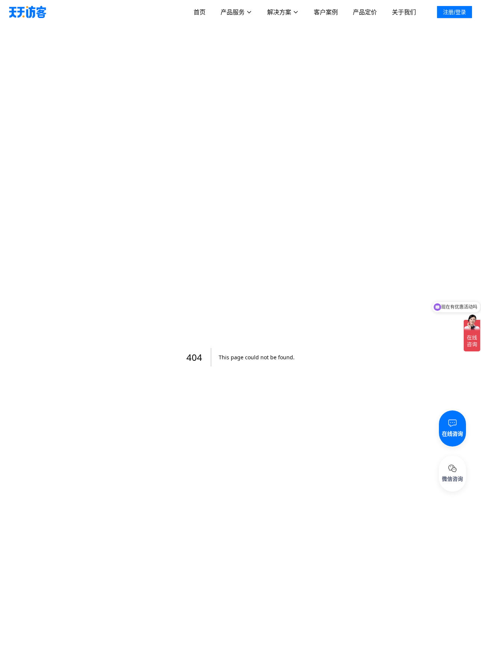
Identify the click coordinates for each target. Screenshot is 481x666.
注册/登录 (454, 12)
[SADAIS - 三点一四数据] (28, 12)
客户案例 (326, 12)
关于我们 (404, 12)
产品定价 (365, 12)
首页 (200, 12)
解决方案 (279, 12)
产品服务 (233, 12)
